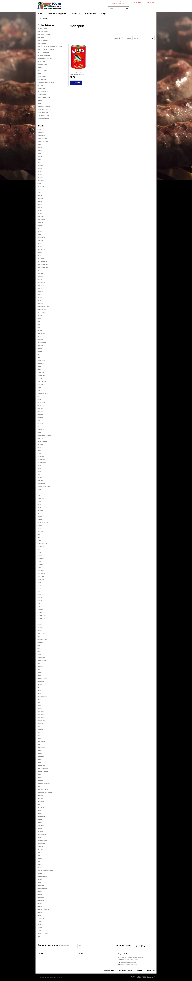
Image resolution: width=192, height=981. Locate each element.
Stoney (40, 813)
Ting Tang (40, 846)
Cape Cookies (42, 258)
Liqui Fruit (40, 531)
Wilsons (40, 912)
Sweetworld (41, 825)
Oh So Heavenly (42, 639)
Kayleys (40, 501)
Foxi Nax (40, 378)
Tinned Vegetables (43, 112)
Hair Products (41, 88)
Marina (39, 561)
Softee (39, 786)
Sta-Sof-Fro (41, 807)
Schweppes (41, 756)
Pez (39, 669)
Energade (40, 345)
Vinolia (39, 882)
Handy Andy (41, 423)
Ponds (39, 675)
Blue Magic (41, 225)
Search (139, 970)
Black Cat (40, 222)
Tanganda (40, 831)
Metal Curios (41, 579)
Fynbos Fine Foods (43, 393)
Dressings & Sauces (43, 64)
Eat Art (40, 336)
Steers (39, 810)
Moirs (39, 591)
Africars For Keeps (43, 141)
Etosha (40, 354)
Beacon (40, 204)
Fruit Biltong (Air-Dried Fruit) (46, 82)
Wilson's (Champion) (43, 909)
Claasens (40, 291)
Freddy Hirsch (42, 381)
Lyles (39, 549)
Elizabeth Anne (42, 342)
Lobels (39, 540)
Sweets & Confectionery (44, 106)
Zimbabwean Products (44, 118)
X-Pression (41, 918)
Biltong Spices (42, 43)
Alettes (40, 147)
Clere (39, 294)
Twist (39, 861)
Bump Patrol (41, 237)
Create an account (117, 4)
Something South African (45, 792)
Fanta (39, 366)
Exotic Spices (41, 360)
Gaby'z (39, 396)
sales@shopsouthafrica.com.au (128, 962)
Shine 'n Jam (41, 765)
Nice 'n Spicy (41, 633)
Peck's (39, 663)
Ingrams (40, 471)
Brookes (40, 234)
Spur (39, 804)
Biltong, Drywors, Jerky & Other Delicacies (50, 46)
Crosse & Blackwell (43, 306)
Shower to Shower (43, 771)
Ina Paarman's (42, 462)
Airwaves (40, 144)
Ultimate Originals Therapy (45, 870)
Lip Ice (39, 528)
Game (39, 399)
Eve (39, 357)
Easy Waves (41, 333)
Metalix (40, 582)
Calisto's (40, 252)
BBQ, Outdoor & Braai (44, 34)
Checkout (150, 3)
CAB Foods (41, 240)
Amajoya (40, 165)
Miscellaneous (42, 94)
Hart (39, 426)
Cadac (39, 243)
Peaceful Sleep (42, 660)
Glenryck (40, 408)
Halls (39, 420)
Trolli (39, 855)
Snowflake (40, 780)
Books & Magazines (43, 52)
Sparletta (40, 795)
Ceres (39, 270)
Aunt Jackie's (41, 186)
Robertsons (41, 717)
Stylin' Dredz (41, 816)
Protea (39, 690)
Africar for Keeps (42, 138)
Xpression (40, 924)
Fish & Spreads (42, 76)
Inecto (39, 465)
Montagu (40, 600)
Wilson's (40, 906)
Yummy (40, 930)
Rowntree (40, 729)
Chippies (40, 288)
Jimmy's (40, 489)
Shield (39, 762)
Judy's (39, 495)
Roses (39, 726)
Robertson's (41, 714)
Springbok (40, 798)
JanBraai (40, 480)
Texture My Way (42, 840)
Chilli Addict (41, 285)
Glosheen (40, 411)
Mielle (39, 588)
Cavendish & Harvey (43, 267)
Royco (39, 735)
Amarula (40, 168)
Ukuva (39, 867)
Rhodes (40, 708)
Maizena (40, 555)
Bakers (40, 195)
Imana (39, 453)
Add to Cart (76, 82)
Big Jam (40, 210)
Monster (40, 597)
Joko (39, 492)
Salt (39, 744)
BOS (39, 228)
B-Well (39, 192)
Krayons (40, 516)
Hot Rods (40, 444)
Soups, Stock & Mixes (44, 97)
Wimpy (39, 915)
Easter (39, 73)
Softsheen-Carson (43, 789)
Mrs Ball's (40, 612)
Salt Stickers (41, 747)
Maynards (40, 564)
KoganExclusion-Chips (44, 91)
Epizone (40, 351)
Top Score (40, 849)
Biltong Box (41, 216)
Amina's (40, 171)
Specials (40, 100)
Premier (40, 684)
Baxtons (40, 201)
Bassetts (40, 198)
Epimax (40, 348)
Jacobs (40, 477)
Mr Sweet (40, 609)
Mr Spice (40, 606)
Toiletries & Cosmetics (44, 115)
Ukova (39, 864)
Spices (39, 103)
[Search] (127, 8)
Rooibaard (40, 723)
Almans (40, 162)
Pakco (39, 654)
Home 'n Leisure (42, 441)
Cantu (39, 255)
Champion (40, 273)
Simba (39, 774)
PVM (39, 702)
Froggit (40, 390)
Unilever (40, 873)
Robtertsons (41, 720)
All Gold (40, 150)
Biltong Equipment (43, 40)
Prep (39, 687)
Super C (40, 822)
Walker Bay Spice (43, 888)
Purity (39, 699)
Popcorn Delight (42, 678)
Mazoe (39, 567)
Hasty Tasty (41, 429)
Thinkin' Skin (41, 843)
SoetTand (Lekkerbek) (44, 783)
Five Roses (41, 372)
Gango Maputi (41, 402)
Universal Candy (42, 876)
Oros (39, 645)
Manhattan (41, 558)
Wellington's (41, 897)
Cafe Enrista (41, 249)
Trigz (39, 852)
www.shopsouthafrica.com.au (129, 964)
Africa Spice (41, 132)
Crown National (42, 309)
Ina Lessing (41, 456)
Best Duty (40, 207)
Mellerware (41, 570)
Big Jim (40, 213)
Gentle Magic (41, 405)
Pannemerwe (41, 657)
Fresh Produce (42, 79)
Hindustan (40, 438)
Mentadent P (41, 573)
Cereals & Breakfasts (44, 55)
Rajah (39, 705)
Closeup (40, 297)
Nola (39, 636)
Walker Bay (41, 885)
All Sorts (40, 156)
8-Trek (39, 129)
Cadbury (40, 246)
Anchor (40, 174)
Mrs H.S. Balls (42, 618)
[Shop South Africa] (49, 4)
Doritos (40, 330)
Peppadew (40, 666)
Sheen (39, 759)
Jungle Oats (41, 498)
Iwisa (39, 474)
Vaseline (40, 879)
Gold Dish (40, 414)
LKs (39, 537)
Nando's (40, 624)
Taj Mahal (40, 828)
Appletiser (40, 177)
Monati (39, 594)
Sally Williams (41, 741)
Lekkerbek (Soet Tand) (44, 522)
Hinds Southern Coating (44, 435)
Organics (40, 642)
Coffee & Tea (41, 61)
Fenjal (39, 369)
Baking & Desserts (43, 31)
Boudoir (40, 231)
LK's (39, 534)
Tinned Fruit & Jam (43, 109)
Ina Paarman (41, 459)
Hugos (39, 447)
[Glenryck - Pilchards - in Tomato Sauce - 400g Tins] (78, 57)
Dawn (39, 318)
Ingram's (40, 468)
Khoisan (40, 504)
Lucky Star (41, 546)
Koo (39, 513)
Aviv (39, 189)
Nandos (40, 627)
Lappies (40, 519)
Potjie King (41, 681)
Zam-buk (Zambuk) (43, 933)
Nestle (39, 630)
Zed (39, 936)
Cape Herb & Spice (43, 261)
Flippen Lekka (41, 375)
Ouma (39, 651)
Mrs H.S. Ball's (42, 615)
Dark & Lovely (42, 312)
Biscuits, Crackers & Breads (46, 49)
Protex (39, 693)
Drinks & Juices (42, 70)
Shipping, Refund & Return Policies (118, 970)
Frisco (39, 387)
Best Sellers (41, 37)
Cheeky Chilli (41, 282)
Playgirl (40, 672)
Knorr (39, 507)
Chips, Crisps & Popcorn (45, 58)
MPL (39, 603)
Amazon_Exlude (42, 28)
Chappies (40, 276)
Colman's (40, 303)
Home (39, 18)
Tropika (40, 858)
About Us (150, 970)
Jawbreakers (41, 483)
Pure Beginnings (42, 696)
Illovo (39, 450)
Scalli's (40, 753)
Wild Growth (41, 900)
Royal (39, 732)
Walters (40, 894)
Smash (40, 777)
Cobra (39, 300)
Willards (40, 903)
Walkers (40, 891)
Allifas (39, 159)
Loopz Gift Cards (42, 543)
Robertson (41, 711)
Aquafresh (41, 180)
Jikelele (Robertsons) (44, 486)
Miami (39, 585)
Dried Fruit (41, 67)
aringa (39, 183)
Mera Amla (41, 576)
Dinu (39, 327)
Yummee (40, 927)
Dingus (40, 324)
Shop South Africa (43, 768)
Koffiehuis (40, 510)
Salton (39, 750)
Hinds (39, 432)
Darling (40, 315)
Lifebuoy (40, 525)
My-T (39, 621)
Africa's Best (41, 135)
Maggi (39, 552)
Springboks (41, 801)
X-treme (40, 921)
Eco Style (40, 339)
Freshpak (40, 384)
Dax (39, 321)
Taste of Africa (42, 834)
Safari (39, 738)
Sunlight (40, 819)
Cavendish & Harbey (43, 264)
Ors (39, 648)
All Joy (39, 153)
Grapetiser (41, 417)
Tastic (39, 837)
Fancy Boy (41, 363)
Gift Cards (40, 85)
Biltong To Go (41, 219)
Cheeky (40, 279)
